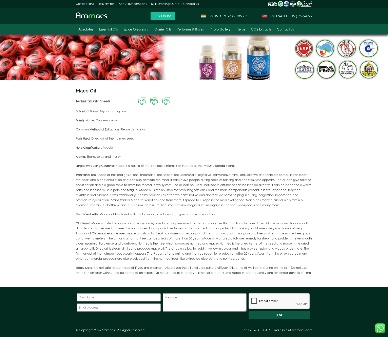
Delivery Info (106, 3)
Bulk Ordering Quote (165, 3)
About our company (133, 3)
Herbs (240, 29)
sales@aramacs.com (297, 330)
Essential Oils (108, 29)
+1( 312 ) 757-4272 (298, 16)
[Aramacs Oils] (92, 18)
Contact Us (191, 3)
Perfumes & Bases (190, 29)
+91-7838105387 (234, 16)
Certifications (85, 3)
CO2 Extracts (261, 29)
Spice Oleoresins (136, 29)
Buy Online (163, 16)
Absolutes (85, 29)
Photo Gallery (220, 29)
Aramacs (108, 330)
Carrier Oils (162, 29)
